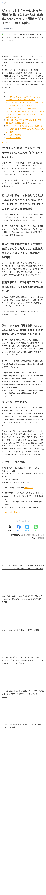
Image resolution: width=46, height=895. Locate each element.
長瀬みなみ (28, 488)
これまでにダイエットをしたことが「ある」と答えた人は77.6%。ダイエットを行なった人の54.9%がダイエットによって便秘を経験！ (25, 105)
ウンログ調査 (25, 535)
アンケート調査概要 (13, 137)
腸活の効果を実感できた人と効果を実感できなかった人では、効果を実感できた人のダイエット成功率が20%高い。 (25, 114)
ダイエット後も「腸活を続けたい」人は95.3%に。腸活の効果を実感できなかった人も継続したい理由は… (25, 129)
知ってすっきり (38, 535)
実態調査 (40, 538)
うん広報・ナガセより (14, 135)
